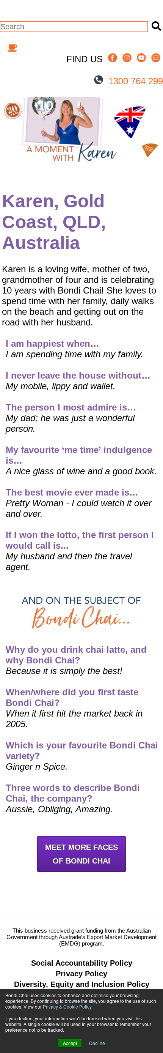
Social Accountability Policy (81, 963)
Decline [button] (97, 1043)
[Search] (155, 26)
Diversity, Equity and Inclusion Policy (81, 984)
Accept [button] (70, 1043)
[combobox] (74, 26)
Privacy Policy (81, 973)
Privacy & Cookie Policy (67, 1006)
